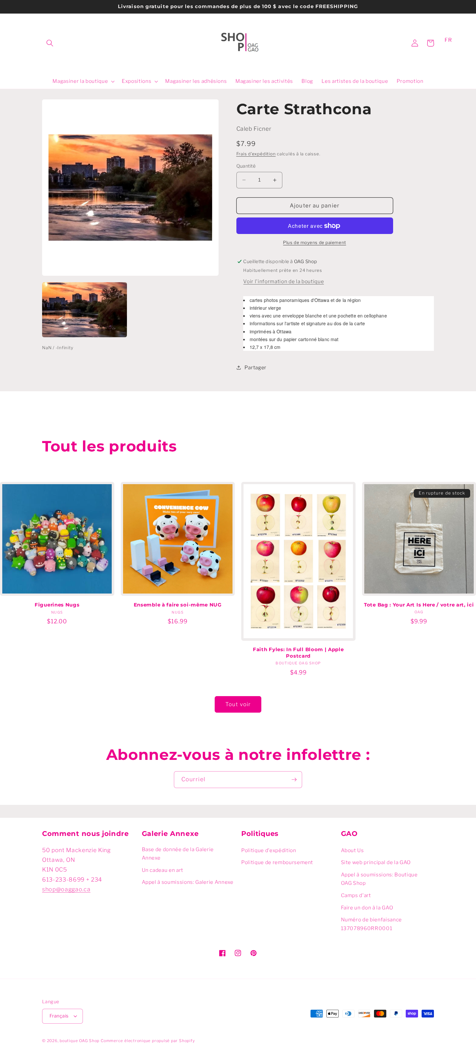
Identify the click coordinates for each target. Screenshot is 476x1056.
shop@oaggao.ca (66, 889)
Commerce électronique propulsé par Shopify (148, 1040)
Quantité (246, 166)
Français (59, 1016)
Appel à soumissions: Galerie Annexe (187, 882)
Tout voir (238, 704)
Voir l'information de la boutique (283, 281)
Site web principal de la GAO (376, 862)
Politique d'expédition (268, 850)
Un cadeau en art (163, 870)
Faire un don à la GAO (367, 908)
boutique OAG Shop (79, 1040)
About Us (352, 850)
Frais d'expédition (256, 153)
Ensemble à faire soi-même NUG (178, 605)
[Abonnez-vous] (294, 779)
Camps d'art (356, 895)
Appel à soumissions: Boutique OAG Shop (379, 879)
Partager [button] (255, 367)
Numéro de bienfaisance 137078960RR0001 (371, 924)
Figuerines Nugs (57, 605)
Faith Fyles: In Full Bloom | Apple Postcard (298, 653)
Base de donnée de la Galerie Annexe (178, 853)
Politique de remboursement (277, 862)
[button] (50, 43)
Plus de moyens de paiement (314, 242)
